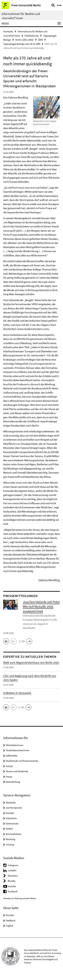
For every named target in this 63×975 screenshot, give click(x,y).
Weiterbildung (13, 781)
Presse (9, 776)
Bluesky (12, 880)
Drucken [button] (10, 915)
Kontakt (10, 813)
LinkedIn (12, 870)
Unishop (10, 844)
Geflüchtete (11, 755)
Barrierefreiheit (13, 834)
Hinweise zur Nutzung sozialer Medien (19, 898)
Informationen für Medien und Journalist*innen (21, 16)
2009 (40, 39)
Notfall (9, 828)
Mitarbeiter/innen (14, 745)
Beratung (10, 839)
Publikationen (32, 35)
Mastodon (13, 875)
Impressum (11, 818)
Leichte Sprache (14, 807)
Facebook (12, 891)
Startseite (8, 31)
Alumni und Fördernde (17, 771)
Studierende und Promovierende (22, 760)
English (9, 925)
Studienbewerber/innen (17, 750)
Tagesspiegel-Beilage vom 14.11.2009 (21, 43)
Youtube (12, 886)
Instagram (13, 865)
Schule (9, 766)
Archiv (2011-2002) (24, 39)
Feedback (10, 920)
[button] (6, 641)
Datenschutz (12, 823)
